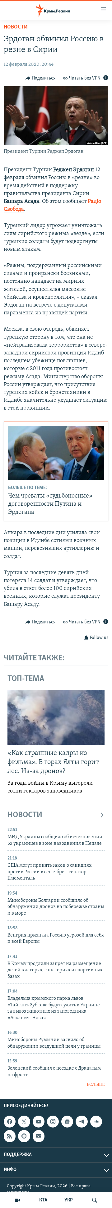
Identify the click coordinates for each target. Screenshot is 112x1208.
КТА (43, 1200)
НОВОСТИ (24, 815)
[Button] (40, 78)
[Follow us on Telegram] (81, 1122)
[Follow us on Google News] (67, 1122)
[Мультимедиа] (17, 1200)
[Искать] (94, 1200)
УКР (68, 1200)
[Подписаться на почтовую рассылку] (38, 1136)
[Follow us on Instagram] (53, 1122)
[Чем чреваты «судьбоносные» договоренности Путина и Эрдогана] (56, 453)
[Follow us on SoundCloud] (96, 1122)
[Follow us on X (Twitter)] (24, 1122)
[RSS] (10, 1136)
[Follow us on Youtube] (38, 1122)
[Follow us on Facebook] (10, 1122)
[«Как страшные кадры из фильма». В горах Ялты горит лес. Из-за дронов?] (56, 717)
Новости (16, 27)
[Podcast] (24, 1136)
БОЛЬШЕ (96, 1084)
